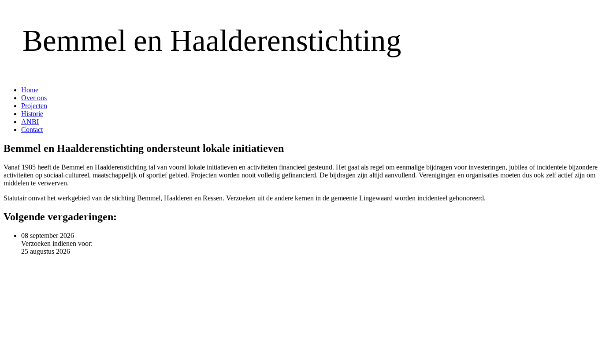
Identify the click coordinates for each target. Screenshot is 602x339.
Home (29, 90)
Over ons (34, 98)
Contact (32, 129)
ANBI (30, 121)
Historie (32, 113)
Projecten (34, 105)
